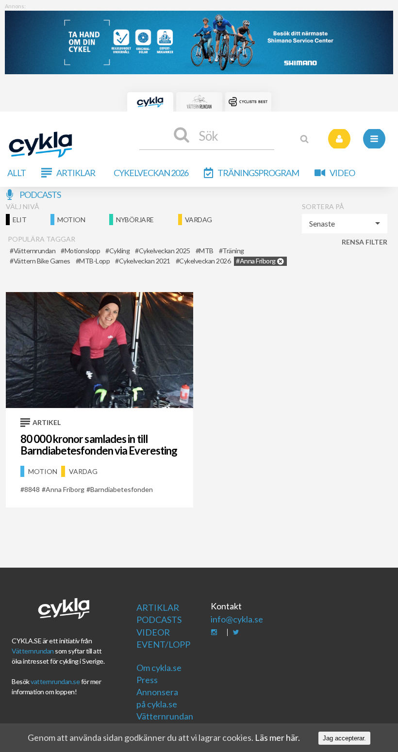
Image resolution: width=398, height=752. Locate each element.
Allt (16, 172)
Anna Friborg (65, 489)
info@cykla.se (237, 619)
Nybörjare (135, 219)
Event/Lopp (161, 644)
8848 (32, 489)
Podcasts (40, 194)
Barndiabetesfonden (121, 489)
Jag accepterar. (344, 738)
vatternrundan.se (55, 681)
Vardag (198, 219)
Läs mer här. (277, 737)
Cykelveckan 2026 (151, 172)
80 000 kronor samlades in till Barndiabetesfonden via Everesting (98, 444)
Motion (71, 219)
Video (342, 172)
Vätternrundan (33, 651)
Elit (19, 219)
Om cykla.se (159, 667)
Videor (153, 632)
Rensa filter (364, 242)
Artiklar (75, 172)
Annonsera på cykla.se (157, 698)
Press (147, 679)
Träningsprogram (258, 172)
